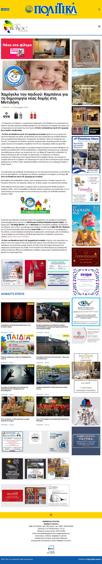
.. (49, 229)
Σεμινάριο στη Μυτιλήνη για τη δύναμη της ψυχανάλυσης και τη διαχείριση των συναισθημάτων (14, 388)
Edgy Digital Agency (94, 559)
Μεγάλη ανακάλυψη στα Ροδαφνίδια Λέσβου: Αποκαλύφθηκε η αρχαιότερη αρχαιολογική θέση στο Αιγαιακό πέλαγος (52, 326)
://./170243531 (18, 237)
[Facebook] (5, 9)
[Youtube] (8, 9)
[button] (99, 26)
